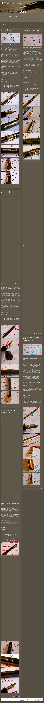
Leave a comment (17, 187)
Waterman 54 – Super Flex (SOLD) (10, 29)
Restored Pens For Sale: (10, 16)
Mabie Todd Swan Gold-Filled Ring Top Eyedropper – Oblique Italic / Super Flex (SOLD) (32, 339)
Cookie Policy (22, 700)
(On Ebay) (14, 44)
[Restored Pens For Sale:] (22, 7)
